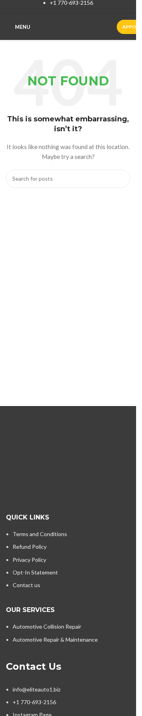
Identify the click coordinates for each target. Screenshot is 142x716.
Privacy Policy (29, 559)
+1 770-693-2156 (34, 702)
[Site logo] (73, 26)
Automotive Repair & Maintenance (55, 639)
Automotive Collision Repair (47, 626)
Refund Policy (30, 546)
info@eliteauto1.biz (36, 689)
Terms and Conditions (40, 534)
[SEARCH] (121, 179)
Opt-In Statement (35, 572)
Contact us (26, 585)
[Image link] (68, 432)
